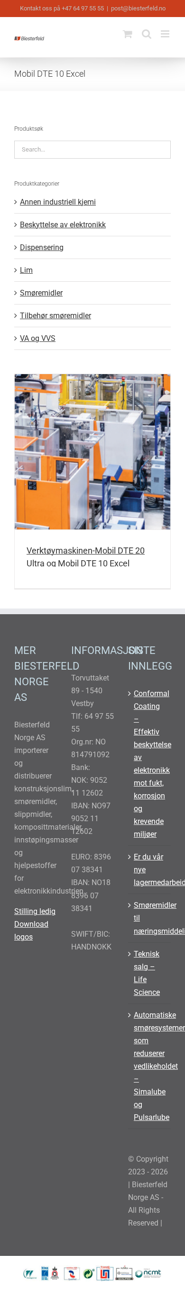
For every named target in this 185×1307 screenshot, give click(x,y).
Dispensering (42, 247)
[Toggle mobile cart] (127, 34)
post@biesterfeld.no (138, 8)
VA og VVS (38, 338)
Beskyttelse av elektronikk (63, 224)
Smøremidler (41, 292)
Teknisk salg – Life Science (147, 973)
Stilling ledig (35, 911)
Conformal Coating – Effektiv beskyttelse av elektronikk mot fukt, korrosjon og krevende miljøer (150, 764)
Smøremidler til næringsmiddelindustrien (150, 918)
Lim (26, 270)
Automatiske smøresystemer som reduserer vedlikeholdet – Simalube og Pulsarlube (150, 1066)
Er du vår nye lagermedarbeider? (150, 869)
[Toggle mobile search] (146, 34)
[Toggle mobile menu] (166, 34)
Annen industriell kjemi (58, 201)
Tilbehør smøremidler (55, 315)
